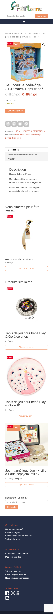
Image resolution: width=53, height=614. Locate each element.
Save (10, 43)
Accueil (8, 33)
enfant (22, 135)
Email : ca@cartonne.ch (15, 575)
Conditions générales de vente (19, 536)
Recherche (41, 16)
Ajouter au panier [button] (26, 268)
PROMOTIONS (39, 131)
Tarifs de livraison (12, 539)
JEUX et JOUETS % (32, 33)
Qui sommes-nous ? (14, 529)
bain (17, 135)
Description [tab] (13, 150)
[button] (43, 44)
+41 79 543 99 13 (16, 571)
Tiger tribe (16, 138)
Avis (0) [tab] (11, 159)
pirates (8, 138)
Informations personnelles (17, 553)
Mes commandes (13, 557)
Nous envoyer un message (17, 578)
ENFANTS (18, 33)
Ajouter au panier (15, 110)
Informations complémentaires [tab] (22, 154)
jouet (28, 135)
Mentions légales (12, 532)
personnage (36, 135)
